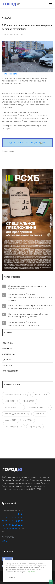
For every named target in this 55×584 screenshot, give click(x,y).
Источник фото (9, 74)
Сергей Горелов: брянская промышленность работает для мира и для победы (30, 297)
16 (22, 521)
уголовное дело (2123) (39, 407)
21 (16, 525)
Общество (7, 348)
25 (7, 528)
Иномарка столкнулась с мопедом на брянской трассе (27, 287)
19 (10, 525)
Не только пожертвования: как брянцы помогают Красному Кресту (28, 315)
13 (13, 521)
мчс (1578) (27, 420)
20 (13, 525)
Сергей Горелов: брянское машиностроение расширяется (24, 323)
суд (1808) (40, 414)
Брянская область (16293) (16, 395)
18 (7, 525)
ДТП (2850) (10, 401)
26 (10, 528)
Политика (7, 343)
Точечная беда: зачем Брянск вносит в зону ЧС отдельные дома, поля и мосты (30, 307)
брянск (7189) (41, 395)
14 (16, 521)
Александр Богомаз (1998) (17, 414)
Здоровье (7, 360)
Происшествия (10, 371)
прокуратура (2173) (13, 407)
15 (19, 521)
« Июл (5, 541)
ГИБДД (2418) (28, 401)
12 (9, 521)
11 (6, 521)
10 (3, 521)
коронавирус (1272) (13, 426)
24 (3, 528)
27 (13, 528)
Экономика (8, 354)
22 (19, 525)
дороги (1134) (35, 426)
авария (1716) (10, 420)
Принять (10, 577)
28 (16, 528)
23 (22, 525)
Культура (7, 365)
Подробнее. (31, 572)
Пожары (6, 18)
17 (3, 525)
